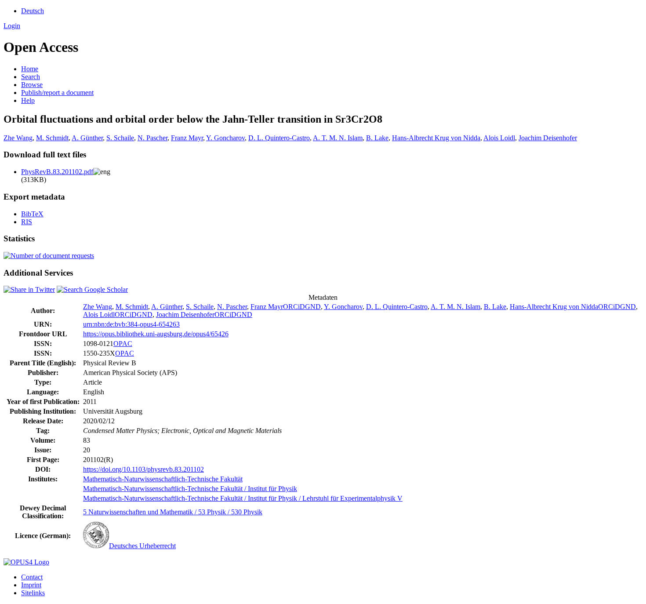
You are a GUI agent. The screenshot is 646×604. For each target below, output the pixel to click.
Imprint (31, 585)
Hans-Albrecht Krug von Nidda (436, 138)
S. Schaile (120, 138)
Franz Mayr (187, 138)
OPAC (122, 343)
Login (12, 25)
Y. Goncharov (225, 138)
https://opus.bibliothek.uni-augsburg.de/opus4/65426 (156, 334)
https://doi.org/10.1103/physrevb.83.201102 (143, 469)
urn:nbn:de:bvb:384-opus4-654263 (131, 324)
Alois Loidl (499, 138)
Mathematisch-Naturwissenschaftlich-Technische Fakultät (163, 479)
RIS (26, 222)
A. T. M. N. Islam (338, 138)
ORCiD (294, 306)
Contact (32, 577)
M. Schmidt (52, 138)
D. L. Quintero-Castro (279, 138)
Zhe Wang (18, 138)
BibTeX (32, 214)
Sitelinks (33, 593)
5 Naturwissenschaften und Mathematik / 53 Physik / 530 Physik (172, 512)
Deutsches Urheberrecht (142, 545)
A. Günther (87, 138)
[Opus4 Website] (26, 562)
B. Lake (377, 138)
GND (313, 306)
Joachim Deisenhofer (548, 138)
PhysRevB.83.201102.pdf (57, 171)
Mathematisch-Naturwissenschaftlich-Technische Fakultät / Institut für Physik (190, 488)
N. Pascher (152, 138)
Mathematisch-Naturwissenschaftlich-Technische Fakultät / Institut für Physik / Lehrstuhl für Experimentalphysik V (243, 498)
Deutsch (32, 11)
